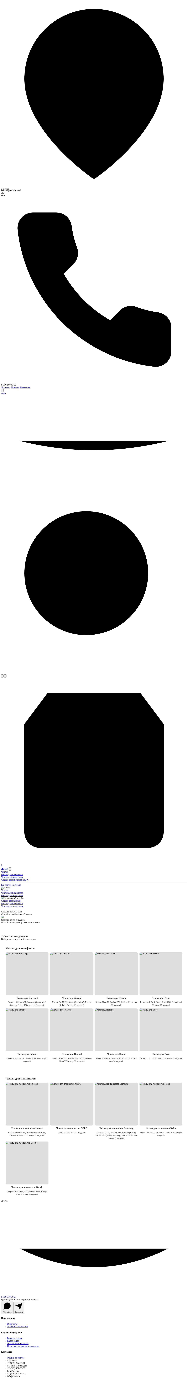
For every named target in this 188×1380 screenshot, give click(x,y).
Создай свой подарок (14, 879)
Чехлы (4, 872)
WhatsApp (7, 1312)
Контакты (25, 387)
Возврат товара (14, 1338)
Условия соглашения (17, 1326)
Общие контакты (15, 1357)
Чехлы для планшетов (12, 874)
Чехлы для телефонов (12, 877)
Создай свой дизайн (11, 901)
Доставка (5, 387)
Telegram (19, 1312)
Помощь (15, 387)
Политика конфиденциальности (23, 1346)
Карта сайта (13, 1341)
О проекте (12, 1324)
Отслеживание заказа (17, 1343)
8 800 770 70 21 (8, 1297)
